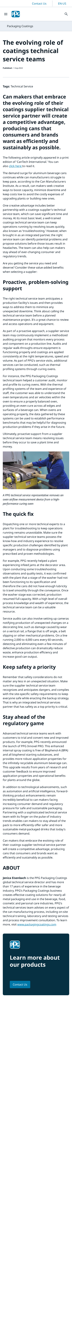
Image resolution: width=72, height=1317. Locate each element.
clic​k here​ (15, 166)
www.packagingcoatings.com (36, 924)
